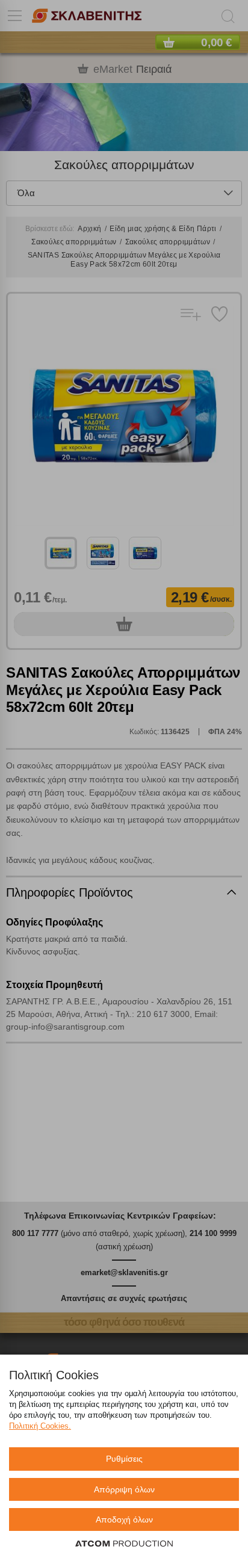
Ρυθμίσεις (124, 1459)
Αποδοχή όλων (124, 1519)
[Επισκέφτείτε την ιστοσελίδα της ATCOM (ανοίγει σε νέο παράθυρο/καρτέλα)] (124, 1544)
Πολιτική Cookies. (40, 1425)
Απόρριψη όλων (124, 1489)
